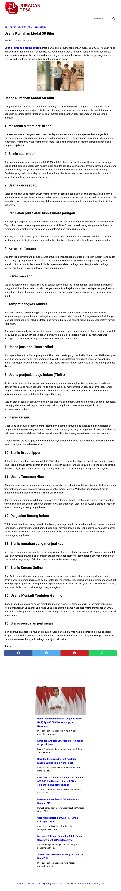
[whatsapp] (103, 653)
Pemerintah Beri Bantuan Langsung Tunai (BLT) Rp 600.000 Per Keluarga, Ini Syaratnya (59, 722)
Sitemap (70, 883)
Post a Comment (23, 40)
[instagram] (113, 8)
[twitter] (99, 8)
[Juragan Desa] (24, 7)
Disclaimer (59, 883)
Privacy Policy (45, 883)
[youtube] (106, 8)
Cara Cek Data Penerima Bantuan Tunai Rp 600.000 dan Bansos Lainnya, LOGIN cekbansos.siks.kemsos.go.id (60, 781)
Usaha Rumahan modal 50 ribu (22, 47)
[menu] (6, 18)
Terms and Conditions (26, 883)
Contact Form (83, 883)
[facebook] (92, 8)
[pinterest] (74, 653)
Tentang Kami (99, 883)
